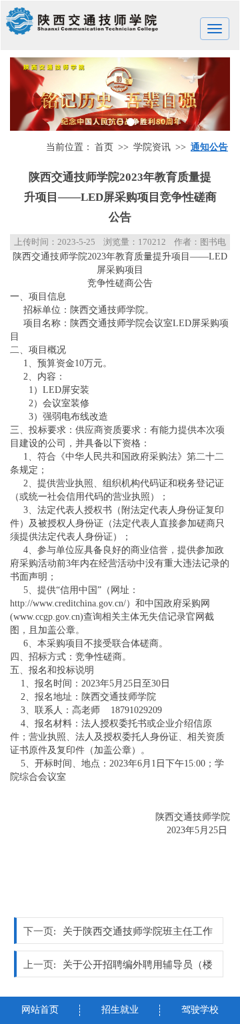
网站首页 (40, 1010)
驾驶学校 (200, 1010)
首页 (104, 147)
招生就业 (120, 1010)
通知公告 (209, 147)
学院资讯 (152, 147)
